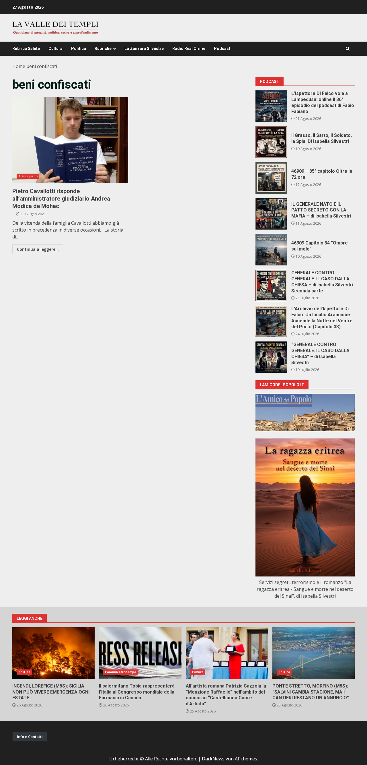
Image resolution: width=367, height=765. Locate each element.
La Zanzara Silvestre (144, 48)
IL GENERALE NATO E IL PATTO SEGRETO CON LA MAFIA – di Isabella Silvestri (271, 214)
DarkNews (213, 759)
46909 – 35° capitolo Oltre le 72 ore (271, 178)
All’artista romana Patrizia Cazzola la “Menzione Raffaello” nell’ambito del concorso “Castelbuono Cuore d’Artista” (227, 653)
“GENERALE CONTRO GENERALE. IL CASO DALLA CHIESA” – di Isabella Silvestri (271, 357)
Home (18, 66)
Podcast (222, 48)
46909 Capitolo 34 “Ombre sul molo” (271, 249)
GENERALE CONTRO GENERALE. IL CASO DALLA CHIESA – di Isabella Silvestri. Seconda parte (271, 285)
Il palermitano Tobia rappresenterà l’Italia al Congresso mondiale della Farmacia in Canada (140, 653)
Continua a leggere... (38, 249)
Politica (78, 48)
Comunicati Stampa (120, 672)
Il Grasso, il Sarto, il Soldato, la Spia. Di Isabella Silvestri (271, 142)
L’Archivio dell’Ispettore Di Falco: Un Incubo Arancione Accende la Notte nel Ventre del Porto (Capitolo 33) (271, 321)
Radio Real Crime (188, 48)
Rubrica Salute (26, 48)
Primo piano (28, 176)
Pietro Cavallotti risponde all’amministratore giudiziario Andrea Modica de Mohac (70, 140)
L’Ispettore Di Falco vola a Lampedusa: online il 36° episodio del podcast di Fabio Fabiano (271, 106)
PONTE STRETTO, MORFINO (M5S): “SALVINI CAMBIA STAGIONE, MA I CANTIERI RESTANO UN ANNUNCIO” (313, 653)
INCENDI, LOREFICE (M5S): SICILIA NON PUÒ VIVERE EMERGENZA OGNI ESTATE (53, 653)
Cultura (55, 48)
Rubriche (103, 48)
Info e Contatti (30, 736)
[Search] (348, 48)
